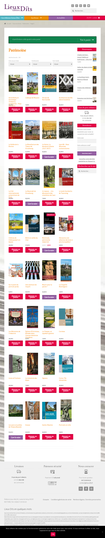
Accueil (9, 23)
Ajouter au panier (15, 109)
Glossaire (46, 499)
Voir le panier (85, 40)
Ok (53, 534)
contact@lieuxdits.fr (86, 483)
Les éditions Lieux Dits (10, 18)
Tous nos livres (17, 23)
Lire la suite (49, 157)
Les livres (34, 18)
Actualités (61, 18)
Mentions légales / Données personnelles (87, 499)
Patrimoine (26, 23)
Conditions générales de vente (61, 499)
